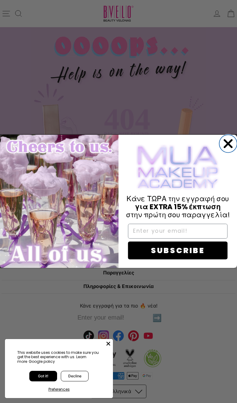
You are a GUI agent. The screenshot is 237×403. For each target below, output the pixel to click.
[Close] (108, 344)
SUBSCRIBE (178, 250)
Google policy (42, 361)
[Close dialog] (228, 144)
